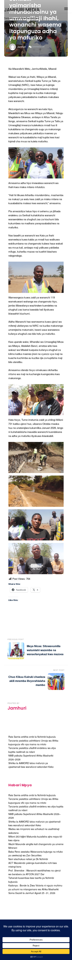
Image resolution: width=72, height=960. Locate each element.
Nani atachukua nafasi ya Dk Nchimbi (28, 859)
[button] (66, 8)
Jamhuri (21, 46)
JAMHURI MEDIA (22, 10)
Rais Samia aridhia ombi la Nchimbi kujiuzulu (32, 736)
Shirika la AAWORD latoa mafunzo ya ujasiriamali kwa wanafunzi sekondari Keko (31, 764)
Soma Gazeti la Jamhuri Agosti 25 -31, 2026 (31, 893)
